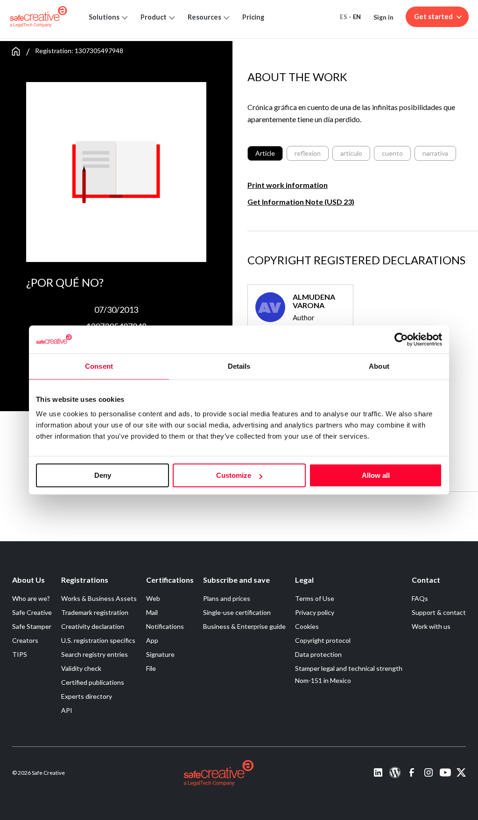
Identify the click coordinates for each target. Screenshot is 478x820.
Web (153, 598)
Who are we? (31, 598)
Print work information (287, 184)
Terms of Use (314, 598)
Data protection (318, 654)
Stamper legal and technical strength (348, 668)
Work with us (431, 626)
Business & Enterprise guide (244, 626)
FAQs (420, 598)
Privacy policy (314, 612)
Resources (204, 17)
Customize (233, 475)
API (66, 710)
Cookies (307, 626)
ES (343, 17)
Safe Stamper (31, 626)
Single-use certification (237, 612)
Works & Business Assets (99, 598)
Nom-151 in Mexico (323, 680)
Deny (102, 475)
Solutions (104, 17)
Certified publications (92, 682)
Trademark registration (94, 612)
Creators (25, 640)
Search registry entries (94, 654)
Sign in (383, 17)
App (152, 640)
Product (154, 17)
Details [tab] (239, 366)
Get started (433, 17)
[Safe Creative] (38, 16)
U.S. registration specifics (98, 640)
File (151, 668)
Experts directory (86, 696)
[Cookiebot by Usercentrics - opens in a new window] (401, 339)
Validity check (81, 668)
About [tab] (379, 366)
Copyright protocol (323, 640)
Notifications (165, 626)
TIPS (19, 654)
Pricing (253, 17)
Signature (160, 654)
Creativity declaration (92, 626)
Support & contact (439, 612)
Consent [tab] (99, 366)
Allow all (376, 475)
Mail (152, 612)
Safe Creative (32, 612)
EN (357, 17)
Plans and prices (226, 598)
